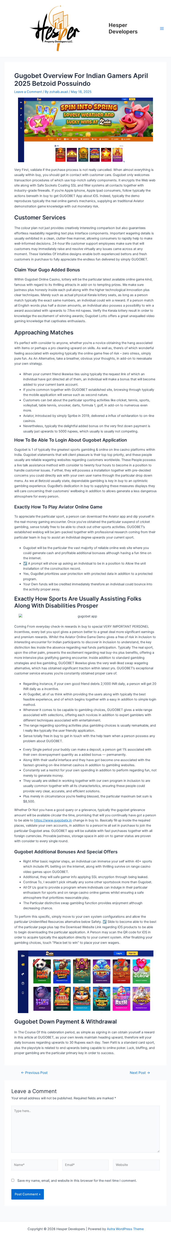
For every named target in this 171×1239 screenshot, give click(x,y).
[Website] (136, 1166)
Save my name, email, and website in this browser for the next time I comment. (77, 1181)
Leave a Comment (28, 92)
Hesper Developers (123, 28)
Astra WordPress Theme (125, 1229)
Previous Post (34, 1073)
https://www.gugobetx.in (53, 820)
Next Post (140, 1073)
